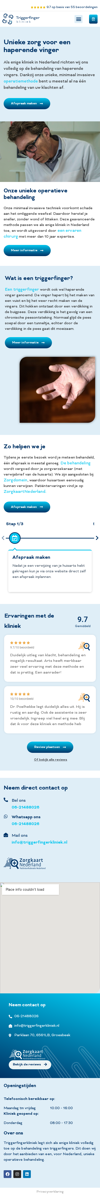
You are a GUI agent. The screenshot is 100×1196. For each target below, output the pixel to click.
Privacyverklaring (50, 1192)
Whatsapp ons (26, 817)
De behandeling (75, 463)
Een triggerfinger (22, 289)
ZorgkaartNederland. (25, 491)
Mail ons (20, 835)
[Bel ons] (6, 800)
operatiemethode (21, 81)
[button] (79, 19)
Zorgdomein (15, 480)
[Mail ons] (6, 835)
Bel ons (19, 800)
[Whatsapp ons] (6, 816)
